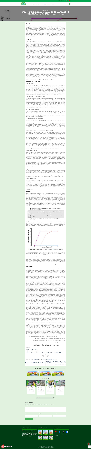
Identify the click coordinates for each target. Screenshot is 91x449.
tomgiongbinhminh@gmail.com (28, 435)
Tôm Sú (55, 359)
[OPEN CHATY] (2, 446)
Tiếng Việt (67, 0)
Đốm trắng (47, 359)
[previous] (26, 387)
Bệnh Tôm (44, 359)
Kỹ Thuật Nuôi (44, 10)
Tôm (53, 359)
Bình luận (26, 405)
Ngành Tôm (50, 359)
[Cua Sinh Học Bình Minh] (51, 432)
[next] (64, 387)
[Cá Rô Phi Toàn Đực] (51, 438)
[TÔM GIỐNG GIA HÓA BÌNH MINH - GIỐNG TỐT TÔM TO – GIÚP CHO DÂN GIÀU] (25, 4)
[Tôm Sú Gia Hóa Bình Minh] (40, 432)
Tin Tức (48, 10)
